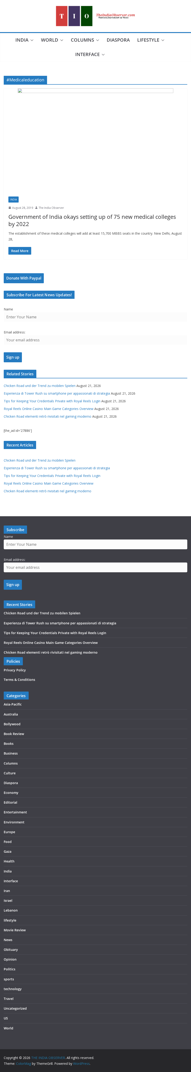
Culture (10, 773)
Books (9, 743)
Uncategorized (15, 1008)
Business (11, 753)
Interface (87, 54)
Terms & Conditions (19, 679)
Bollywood (12, 724)
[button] (31, 40)
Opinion (10, 959)
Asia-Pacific (13, 704)
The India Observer (51, 208)
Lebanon (11, 910)
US (6, 1018)
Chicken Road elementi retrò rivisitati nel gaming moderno (47, 416)
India (21, 40)
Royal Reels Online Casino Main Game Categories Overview (48, 408)
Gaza (7, 851)
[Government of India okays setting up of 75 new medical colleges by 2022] (95, 140)
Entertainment (15, 812)
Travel (9, 998)
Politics (9, 969)
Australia (11, 714)
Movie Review (15, 930)
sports (9, 979)
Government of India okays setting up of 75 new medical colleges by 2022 (92, 220)
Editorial (10, 802)
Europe (9, 832)
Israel (8, 900)
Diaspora (118, 40)
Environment (14, 822)
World (49, 40)
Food (8, 841)
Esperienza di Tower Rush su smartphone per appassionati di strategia (57, 393)
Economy (11, 792)
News (8, 940)
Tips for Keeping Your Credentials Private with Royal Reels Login (52, 401)
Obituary (11, 949)
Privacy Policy (15, 670)
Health (9, 861)
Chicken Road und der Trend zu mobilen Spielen (39, 385)
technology (13, 989)
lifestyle (148, 40)
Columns (82, 40)
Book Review (14, 734)
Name (8, 309)
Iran (7, 891)
